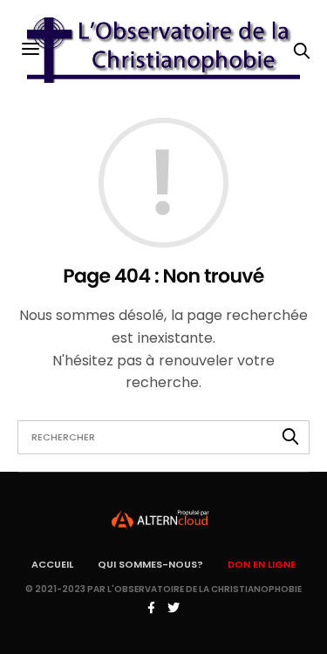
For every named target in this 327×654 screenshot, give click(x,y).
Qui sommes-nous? (150, 564)
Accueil (52, 564)
